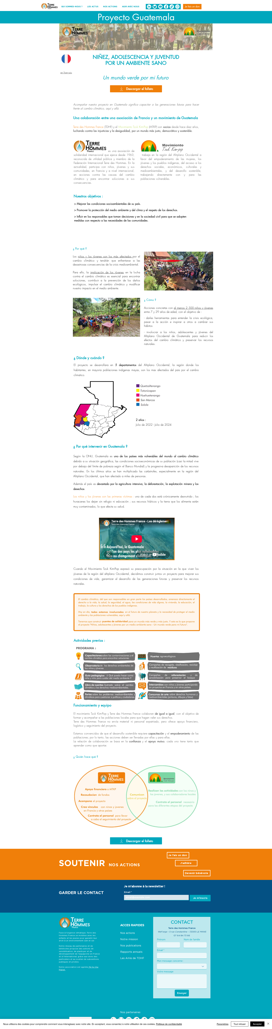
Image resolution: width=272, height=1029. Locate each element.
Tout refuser (240, 1024)
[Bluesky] (155, 6)
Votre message (165, 971)
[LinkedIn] (149, 6)
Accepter (257, 1024)
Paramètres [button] (222, 1024)
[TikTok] (172, 6)
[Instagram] (177, 6)
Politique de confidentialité (169, 1024)
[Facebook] (166, 6)
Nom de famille (192, 939)
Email (128, 892)
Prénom (161, 939)
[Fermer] (268, 1023)
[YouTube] (160, 6)
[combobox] (182, 966)
